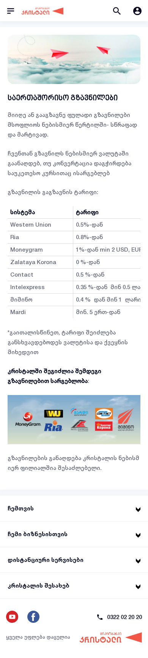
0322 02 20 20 (124, 617)
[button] (117, 11)
